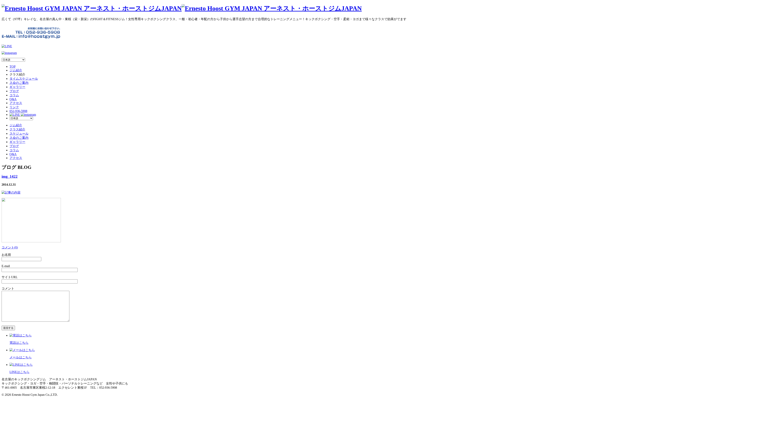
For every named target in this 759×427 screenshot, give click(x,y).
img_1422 (10, 176)
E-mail (6, 266)
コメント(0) (10, 247)
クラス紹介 (17, 129)
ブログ (14, 91)
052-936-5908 (18, 111)
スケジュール (18, 133)
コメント (8, 288)
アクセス (15, 103)
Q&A (13, 99)
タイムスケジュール (23, 78)
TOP (12, 66)
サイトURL (10, 277)
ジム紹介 (15, 70)
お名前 (6, 254)
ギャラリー (17, 87)
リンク (14, 107)
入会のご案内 (18, 82)
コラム (14, 95)
